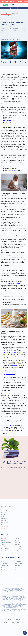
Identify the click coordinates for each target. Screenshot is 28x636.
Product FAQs (4, 567)
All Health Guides (5, 526)
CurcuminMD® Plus (5, 548)
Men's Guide (4, 518)
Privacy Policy (18, 561)
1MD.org (23, 586)
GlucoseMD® (18, 540)
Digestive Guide (13, 13)
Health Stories (4, 528)
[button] (25, 5)
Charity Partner (4, 563)
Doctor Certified (6, 15)
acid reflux (4, 256)
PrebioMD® (17, 544)
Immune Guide (4, 522)
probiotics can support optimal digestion (15, 352)
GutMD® (3, 544)
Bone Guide (3, 514)
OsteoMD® (3, 553)
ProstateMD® (18, 538)
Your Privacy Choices (6, 576)
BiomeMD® (3, 540)
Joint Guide (3, 516)
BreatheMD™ (18, 546)
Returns (3, 573)
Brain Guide (3, 524)
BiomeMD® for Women (6, 542)
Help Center (17, 565)
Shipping (3, 571)
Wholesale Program (19, 567)
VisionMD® (3, 550)
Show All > (3, 538)
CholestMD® (17, 542)
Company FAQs (4, 565)
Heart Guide (3, 512)
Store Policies (4, 569)
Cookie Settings (18, 578)
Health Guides (5, 13)
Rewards (17, 576)
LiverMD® (3, 546)
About (2, 561)
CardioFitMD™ (18, 548)
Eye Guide (3, 520)
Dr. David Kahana (6, 425)
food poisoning (16, 283)
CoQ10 (16, 550)
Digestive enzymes (9, 374)
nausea (12, 170)
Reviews (16, 573)
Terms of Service (18, 563)
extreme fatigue (9, 120)
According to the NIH (7, 394)
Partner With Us (4, 578)
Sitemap (16, 569)
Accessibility (17, 571)
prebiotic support (17, 365)
